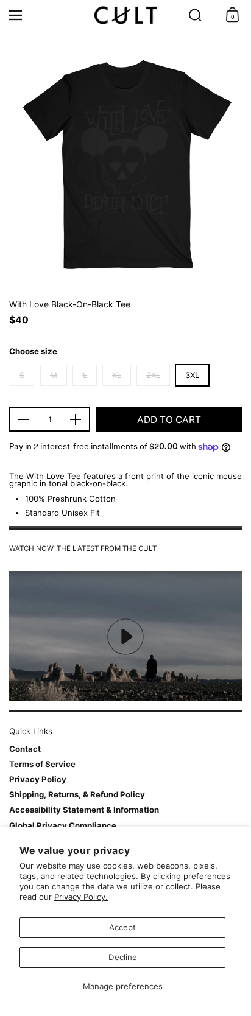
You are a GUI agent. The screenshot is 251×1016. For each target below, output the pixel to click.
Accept (122, 927)
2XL (153, 375)
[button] (195, 15)
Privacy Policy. (81, 897)
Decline (122, 957)
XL (116, 375)
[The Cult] (125, 15)
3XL (192, 375)
